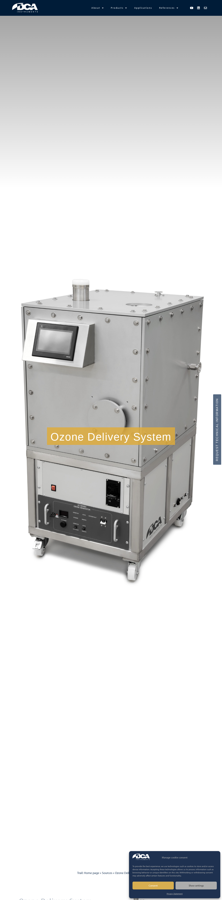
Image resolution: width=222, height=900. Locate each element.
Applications (143, 7)
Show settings (196, 885)
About (95, 7)
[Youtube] (192, 8)
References (167, 7)
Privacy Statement (175, 893)
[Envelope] (205, 8)
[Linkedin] (198, 8)
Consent (153, 885)
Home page (91, 873)
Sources (107, 873)
